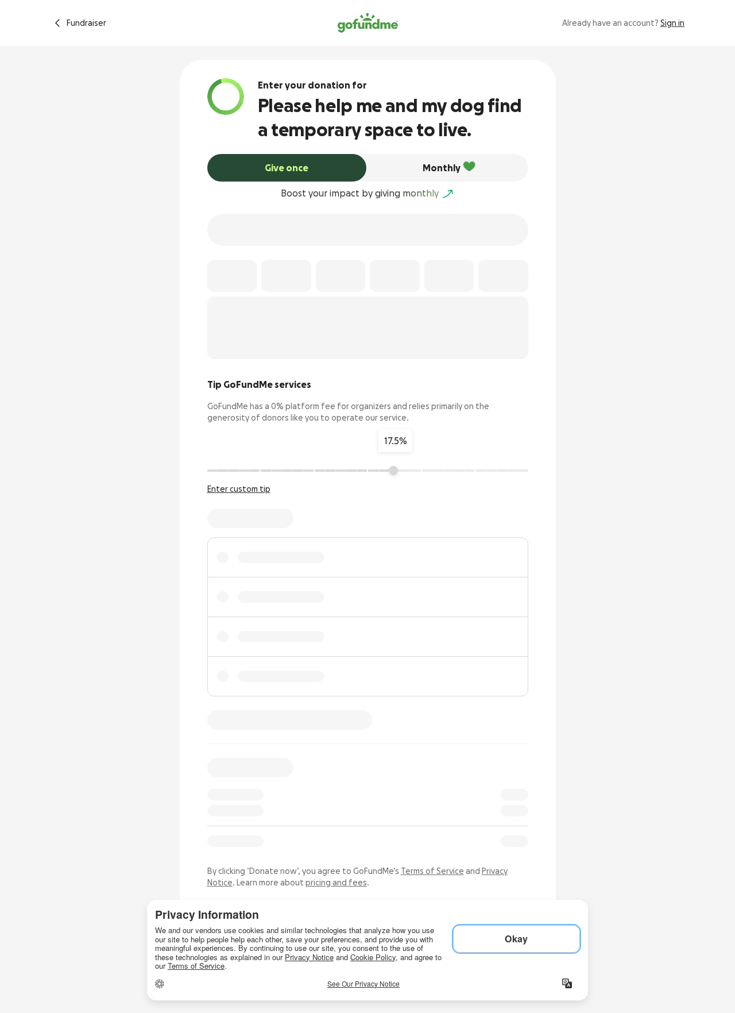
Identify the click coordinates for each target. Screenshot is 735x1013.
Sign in (672, 23)
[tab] (287, 168)
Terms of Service (432, 871)
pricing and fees (336, 882)
